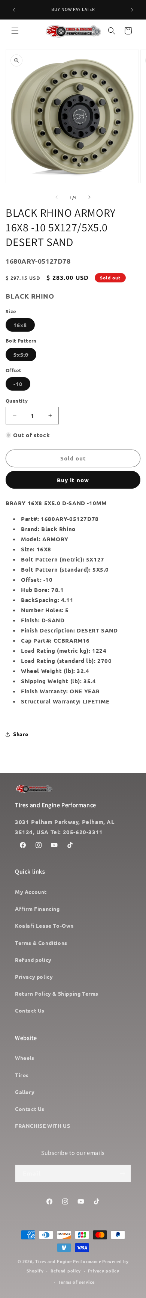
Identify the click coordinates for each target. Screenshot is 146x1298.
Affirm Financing (37, 908)
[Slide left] (56, 197)
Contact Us (30, 1010)
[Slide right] (89, 197)
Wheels (24, 1057)
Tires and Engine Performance (68, 1261)
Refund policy (33, 959)
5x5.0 (24, 356)
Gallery (24, 1091)
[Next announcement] (132, 10)
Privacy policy (34, 976)
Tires (22, 1075)
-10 (21, 385)
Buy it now (73, 480)
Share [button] (20, 734)
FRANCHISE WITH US (42, 1125)
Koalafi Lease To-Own (44, 925)
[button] (15, 31)
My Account (31, 891)
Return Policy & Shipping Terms (56, 993)
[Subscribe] (122, 1173)
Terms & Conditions (41, 942)
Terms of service (76, 1282)
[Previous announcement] (14, 10)
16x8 (24, 326)
